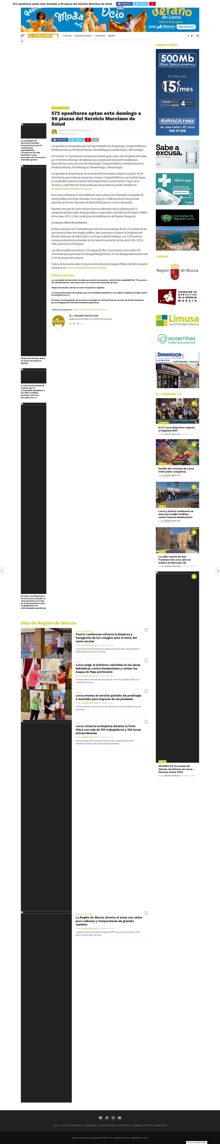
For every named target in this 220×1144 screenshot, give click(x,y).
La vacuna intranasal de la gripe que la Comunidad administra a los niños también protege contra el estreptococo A (33, 391)
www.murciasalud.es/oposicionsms (71, 188)
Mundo (111, 36)
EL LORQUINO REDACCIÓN (75, 130)
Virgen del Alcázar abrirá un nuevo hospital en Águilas (33, 360)
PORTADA (67, 36)
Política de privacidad (71, 1125)
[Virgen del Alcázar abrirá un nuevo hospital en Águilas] (33, 166)
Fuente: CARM (79, 310)
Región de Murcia (83, 36)
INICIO (56, 1125)
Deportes (100, 36)
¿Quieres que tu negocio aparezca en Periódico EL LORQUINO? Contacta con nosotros (125, 1125)
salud (104, 310)
